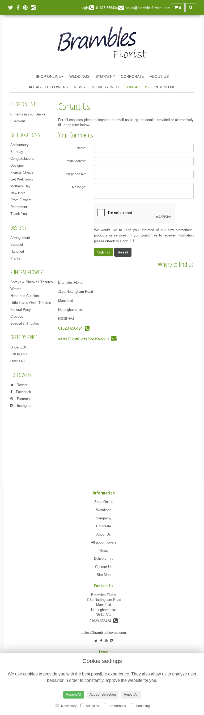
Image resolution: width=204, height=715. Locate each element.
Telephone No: (75, 174)
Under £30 (18, 347)
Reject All (131, 694)
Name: (81, 148)
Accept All (74, 694)
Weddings (79, 76)
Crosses (16, 316)
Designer (17, 165)
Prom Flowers (21, 200)
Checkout (17, 121)
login (85, 8)
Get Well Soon (21, 179)
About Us (159, 76)
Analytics (92, 706)
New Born (17, 193)
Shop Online (48, 76)
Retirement (18, 207)
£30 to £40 (18, 354)
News (79, 87)
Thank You (18, 214)
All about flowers (48, 87)
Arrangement (20, 238)
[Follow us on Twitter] (12, 8)
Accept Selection (103, 694)
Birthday (16, 152)
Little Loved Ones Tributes (30, 303)
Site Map (103, 575)
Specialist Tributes (24, 323)
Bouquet (16, 245)
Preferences (117, 706)
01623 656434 (71, 328)
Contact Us (136, 87)
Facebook (23, 392)
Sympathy (105, 76)
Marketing (142, 706)
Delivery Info (105, 87)
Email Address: (75, 161)
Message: (79, 187)
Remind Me (165, 87)
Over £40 (17, 361)
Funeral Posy (20, 310)
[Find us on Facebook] (19, 8)
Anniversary (19, 145)
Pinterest (23, 399)
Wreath (15, 289)
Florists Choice (21, 172)
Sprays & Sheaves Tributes (31, 282)
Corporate (132, 76)
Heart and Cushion (24, 296)
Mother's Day (20, 186)
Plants (15, 258)
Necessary (68, 706)
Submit (103, 252)
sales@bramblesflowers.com (84, 338)
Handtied (17, 251)
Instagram (24, 406)
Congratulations (22, 159)
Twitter (21, 385)
